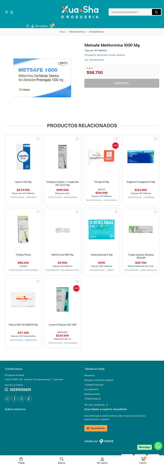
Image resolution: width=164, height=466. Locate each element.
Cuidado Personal (93, 384)
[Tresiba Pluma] (23, 229)
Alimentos (89, 375)
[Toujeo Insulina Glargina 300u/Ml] (141, 229)
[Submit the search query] (156, 12)
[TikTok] (28, 398)
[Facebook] (14, 398)
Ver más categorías (95, 404)
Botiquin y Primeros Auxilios (98, 380)
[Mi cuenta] (11, 12)
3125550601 (20, 389)
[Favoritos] (27, 26)
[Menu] (6, 12)
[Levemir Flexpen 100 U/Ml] (62, 299)
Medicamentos (92, 394)
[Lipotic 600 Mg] (23, 156)
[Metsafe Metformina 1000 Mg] (42, 77)
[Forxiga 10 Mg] (101, 156)
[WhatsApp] (7, 398)
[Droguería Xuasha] (80, 12)
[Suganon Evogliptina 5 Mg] (141, 156)
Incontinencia (91, 389)
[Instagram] (21, 398)
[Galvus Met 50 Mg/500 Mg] (23, 299)
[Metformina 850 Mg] (62, 229)
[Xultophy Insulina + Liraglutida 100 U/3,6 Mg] (62, 156)
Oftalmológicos (92, 398)
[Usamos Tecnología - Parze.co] (98, 441)
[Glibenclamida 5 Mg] (101, 229)
